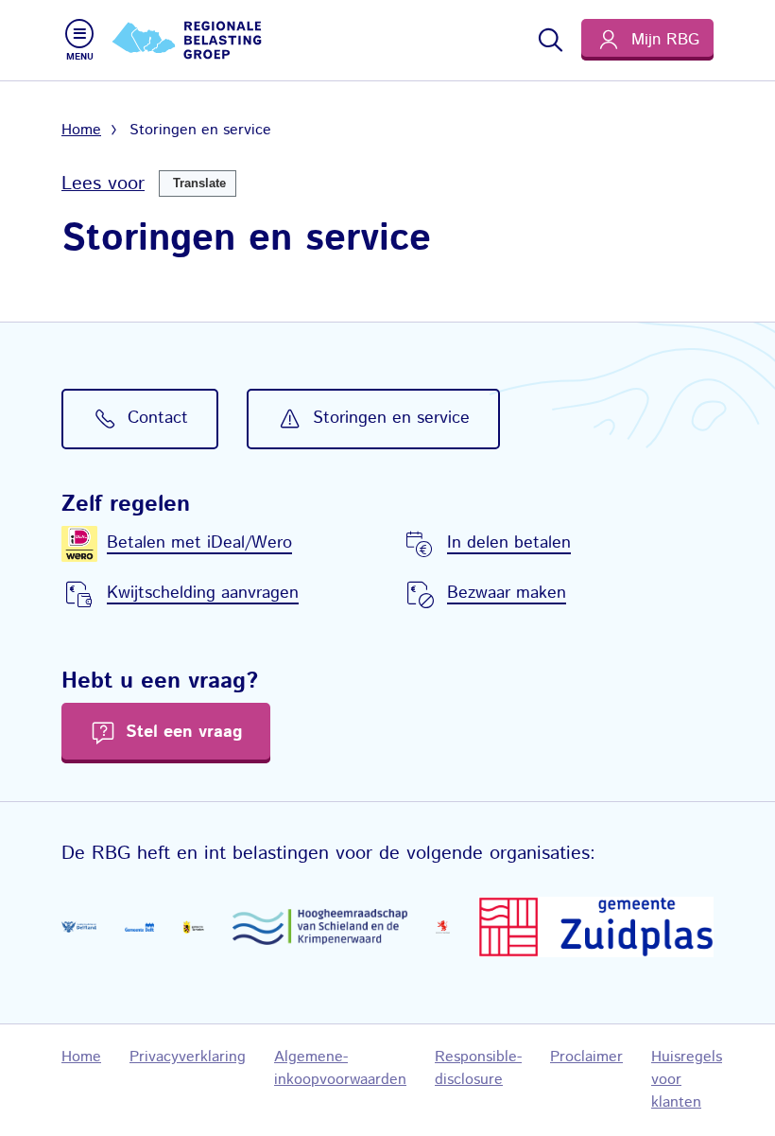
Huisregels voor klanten (686, 1079)
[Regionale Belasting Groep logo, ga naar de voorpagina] (189, 40)
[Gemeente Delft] (139, 926)
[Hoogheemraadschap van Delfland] (78, 927)
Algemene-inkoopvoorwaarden (340, 1068)
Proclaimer (586, 1057)
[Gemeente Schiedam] (193, 926)
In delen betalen (509, 543)
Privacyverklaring (187, 1057)
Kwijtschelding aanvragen (203, 593)
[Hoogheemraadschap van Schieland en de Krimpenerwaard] (319, 927)
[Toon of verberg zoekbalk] (549, 40)
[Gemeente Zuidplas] (596, 927)
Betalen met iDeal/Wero (199, 543)
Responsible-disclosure (478, 1068)
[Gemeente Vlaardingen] (443, 927)
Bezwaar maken (506, 593)
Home (81, 130)
